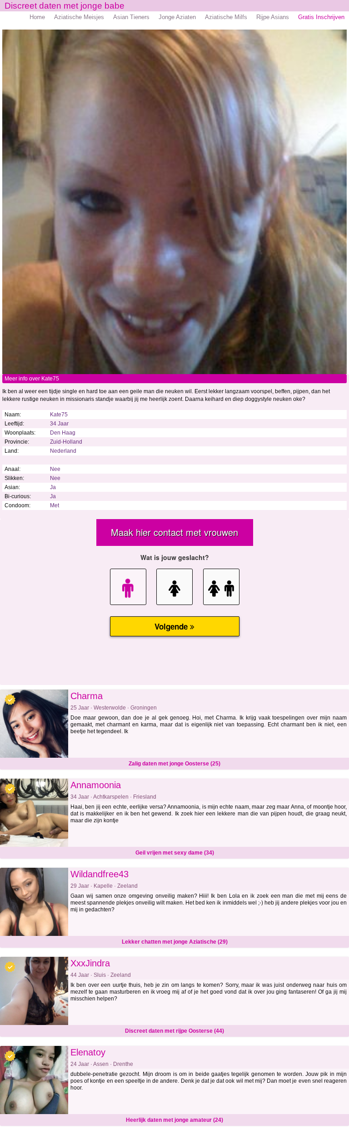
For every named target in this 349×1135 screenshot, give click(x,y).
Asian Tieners (131, 17)
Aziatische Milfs (226, 17)
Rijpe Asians (272, 17)
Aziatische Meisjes (79, 17)
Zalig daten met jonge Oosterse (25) (174, 763)
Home (37, 17)
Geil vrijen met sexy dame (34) (174, 853)
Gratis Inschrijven (321, 17)
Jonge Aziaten (177, 17)
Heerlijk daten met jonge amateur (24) (174, 1120)
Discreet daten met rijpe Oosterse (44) (174, 1031)
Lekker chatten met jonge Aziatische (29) (175, 942)
